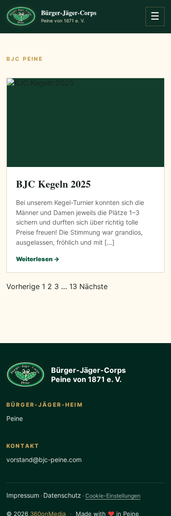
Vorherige (23, 286)
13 (73, 286)
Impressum (22, 495)
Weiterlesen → (37, 259)
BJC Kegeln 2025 (53, 183)
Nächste (93, 286)
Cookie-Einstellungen (112, 495)
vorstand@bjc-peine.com (44, 459)
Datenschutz (62, 495)
